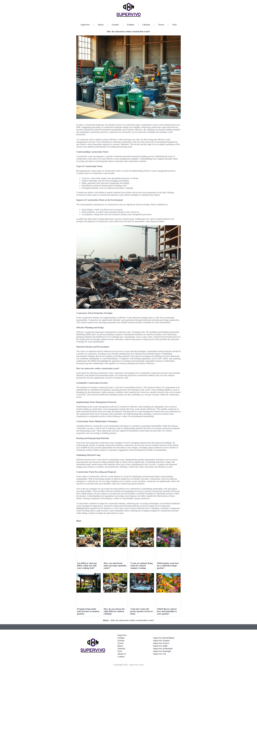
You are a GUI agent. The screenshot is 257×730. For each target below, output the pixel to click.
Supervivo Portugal (162, 651)
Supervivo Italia (160, 646)
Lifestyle (146, 25)
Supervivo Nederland (162, 648)
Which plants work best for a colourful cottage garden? (168, 565)
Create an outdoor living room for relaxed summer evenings (141, 565)
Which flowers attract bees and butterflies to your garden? (167, 611)
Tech (174, 25)
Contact (121, 656)
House (101, 25)
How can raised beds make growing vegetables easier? (115, 565)
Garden (115, 25)
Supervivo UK (159, 654)
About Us (121, 654)
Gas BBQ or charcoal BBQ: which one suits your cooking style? (87, 565)
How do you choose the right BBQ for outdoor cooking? (114, 611)
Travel (161, 25)
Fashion (130, 25)
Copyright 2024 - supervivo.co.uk (128, 665)
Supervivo (85, 25)
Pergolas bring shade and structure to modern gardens (88, 611)
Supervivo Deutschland (163, 638)
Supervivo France (161, 643)
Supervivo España (161, 640)
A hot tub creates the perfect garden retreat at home (141, 611)
